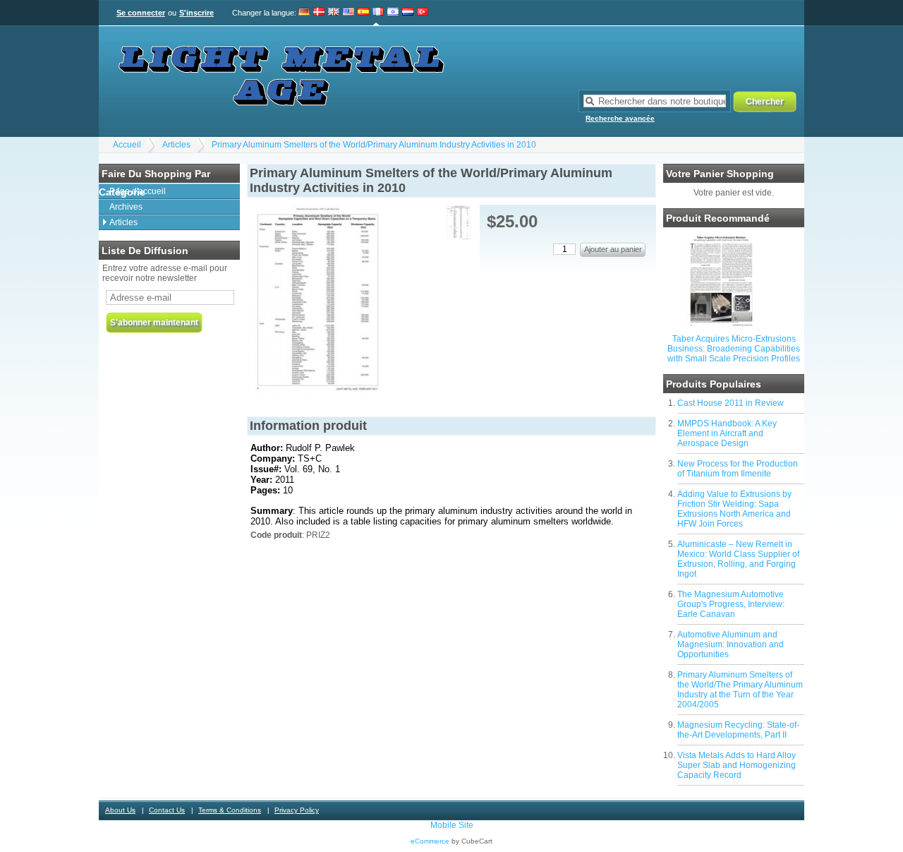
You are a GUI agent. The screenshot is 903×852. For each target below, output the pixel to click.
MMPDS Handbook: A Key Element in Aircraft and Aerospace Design (727, 433)
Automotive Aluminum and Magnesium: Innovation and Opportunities (730, 644)
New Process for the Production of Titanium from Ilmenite (737, 469)
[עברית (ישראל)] (393, 12)
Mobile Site (451, 825)
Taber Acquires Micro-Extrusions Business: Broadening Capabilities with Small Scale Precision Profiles (733, 349)
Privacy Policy (296, 810)
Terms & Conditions (229, 810)
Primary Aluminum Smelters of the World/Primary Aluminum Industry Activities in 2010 (374, 145)
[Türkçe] (422, 12)
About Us (120, 810)
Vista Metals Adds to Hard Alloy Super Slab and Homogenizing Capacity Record (736, 765)
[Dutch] (407, 12)
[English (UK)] (333, 12)
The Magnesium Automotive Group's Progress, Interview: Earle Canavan (730, 604)
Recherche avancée (620, 118)
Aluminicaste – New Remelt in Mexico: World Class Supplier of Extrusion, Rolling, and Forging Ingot (738, 559)
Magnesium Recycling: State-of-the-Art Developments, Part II (738, 730)
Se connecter (140, 12)
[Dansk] (319, 12)
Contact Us (167, 810)
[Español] (363, 12)
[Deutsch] (304, 12)
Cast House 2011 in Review (730, 403)
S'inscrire (196, 12)
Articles (176, 145)
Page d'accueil (137, 191)
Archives (126, 207)
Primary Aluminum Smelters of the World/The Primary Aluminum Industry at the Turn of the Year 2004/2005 (740, 689)
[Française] (378, 12)
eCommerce (430, 841)
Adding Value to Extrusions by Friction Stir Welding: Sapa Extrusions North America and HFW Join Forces (734, 509)
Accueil (127, 145)
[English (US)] (348, 12)
